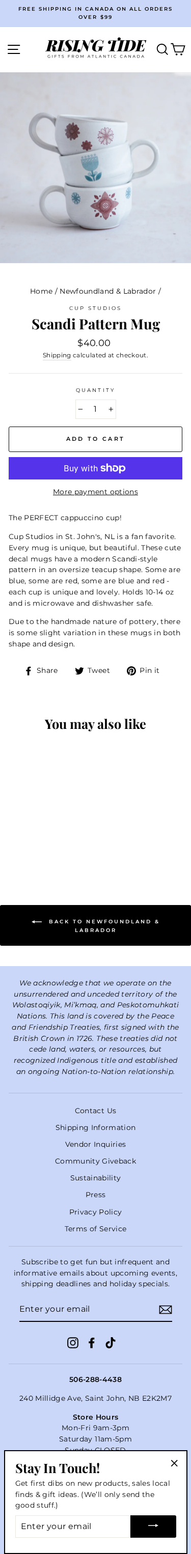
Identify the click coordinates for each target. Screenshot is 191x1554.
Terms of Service (95, 1229)
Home (41, 291)
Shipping (57, 355)
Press (96, 1195)
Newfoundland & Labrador (108, 291)
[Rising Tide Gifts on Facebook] (91, 1342)
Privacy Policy (95, 1212)
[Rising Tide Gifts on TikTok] (110, 1342)
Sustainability (95, 1178)
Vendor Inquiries (95, 1144)
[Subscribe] (165, 1310)
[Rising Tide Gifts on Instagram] (72, 1342)
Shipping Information (96, 1127)
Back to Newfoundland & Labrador (103, 926)
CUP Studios (95, 308)
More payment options (95, 492)
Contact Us (95, 1111)
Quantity (95, 390)
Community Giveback (95, 1161)
